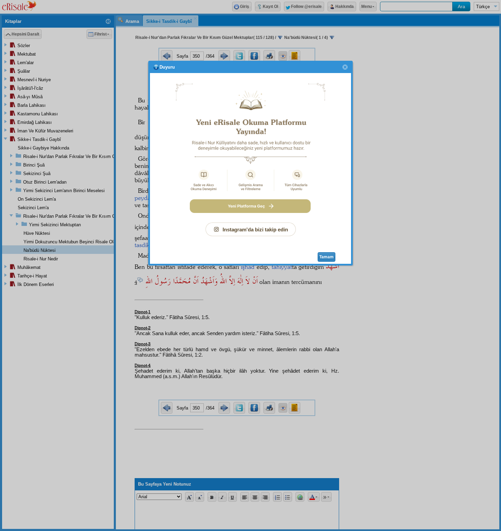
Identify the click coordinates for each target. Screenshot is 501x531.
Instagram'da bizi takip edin (255, 229)
